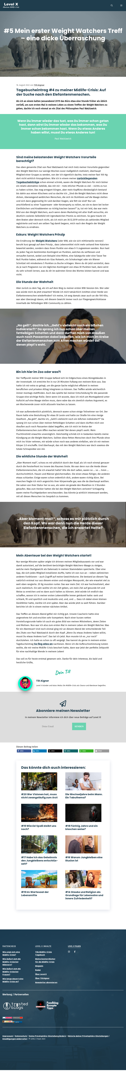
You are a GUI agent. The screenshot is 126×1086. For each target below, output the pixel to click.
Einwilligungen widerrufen (14, 1039)
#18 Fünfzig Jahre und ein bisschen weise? (81, 827)
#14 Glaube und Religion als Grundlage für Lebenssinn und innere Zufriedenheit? (84, 895)
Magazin (39, 966)
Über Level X (41, 974)
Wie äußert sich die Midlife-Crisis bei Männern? (11, 962)
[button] (24, 750)
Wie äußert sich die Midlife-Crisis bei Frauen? (11, 972)
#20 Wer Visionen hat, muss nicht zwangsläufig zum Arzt (39, 796)
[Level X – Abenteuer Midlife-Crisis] (11, 5)
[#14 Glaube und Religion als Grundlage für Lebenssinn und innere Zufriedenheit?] (83, 886)
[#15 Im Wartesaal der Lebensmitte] (39, 886)
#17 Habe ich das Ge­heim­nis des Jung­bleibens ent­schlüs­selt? (39, 860)
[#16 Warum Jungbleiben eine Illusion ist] (83, 851)
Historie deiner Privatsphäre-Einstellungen (88, 1036)
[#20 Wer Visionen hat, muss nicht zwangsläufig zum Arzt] (39, 788)
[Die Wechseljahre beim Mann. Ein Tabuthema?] (83, 788)
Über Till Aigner (42, 978)
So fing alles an (43, 644)
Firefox (17, 1022)
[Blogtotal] (7, 1021)
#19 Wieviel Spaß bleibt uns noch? (38, 827)
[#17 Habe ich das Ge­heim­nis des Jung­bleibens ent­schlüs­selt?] (39, 851)
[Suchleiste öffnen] (112, 5)
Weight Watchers (46, 240)
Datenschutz (21, 1036)
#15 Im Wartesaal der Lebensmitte (35, 893)
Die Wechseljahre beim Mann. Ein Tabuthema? (83, 796)
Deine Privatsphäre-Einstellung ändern (47, 1036)
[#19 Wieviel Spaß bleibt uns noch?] (39, 820)
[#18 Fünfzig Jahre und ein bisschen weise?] (83, 820)
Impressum (7, 1036)
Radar (38, 970)
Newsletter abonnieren (46, 982)
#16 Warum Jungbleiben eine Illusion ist (83, 859)
